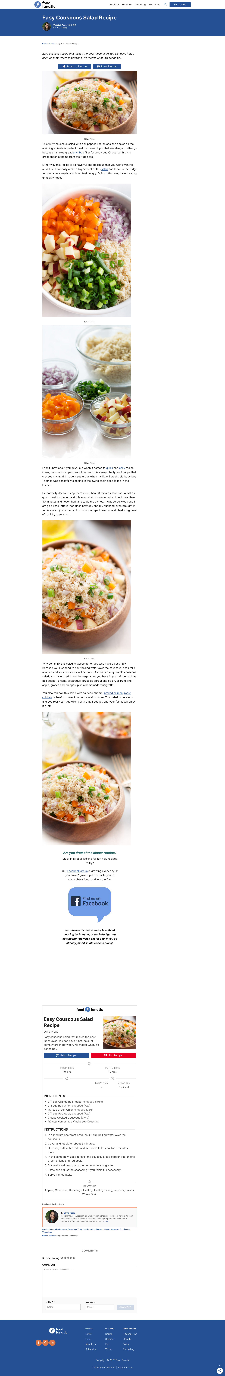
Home (44, 44)
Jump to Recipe (76, 66)
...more (105, 1221)
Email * (90, 1302)
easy (122, 467)
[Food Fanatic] (57, 4)
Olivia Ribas (62, 28)
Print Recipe (108, 66)
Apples (45, 1229)
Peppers (100, 1229)
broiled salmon (113, 693)
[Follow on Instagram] (52, 1343)
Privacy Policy (125, 1367)
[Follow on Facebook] (39, 1343)
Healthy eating (89, 1229)
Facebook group (77, 871)
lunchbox (78, 152)
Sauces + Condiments (120, 1229)
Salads (107, 1229)
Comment (48, 1264)
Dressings (72, 1229)
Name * (50, 1302)
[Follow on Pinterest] (46, 1343)
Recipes (52, 44)
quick (109, 467)
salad (104, 169)
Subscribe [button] (180, 4)
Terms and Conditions (104, 1367)
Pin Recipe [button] (115, 1055)
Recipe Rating (50, 1258)
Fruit (80, 1229)
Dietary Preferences (58, 1229)
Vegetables (47, 1232)
